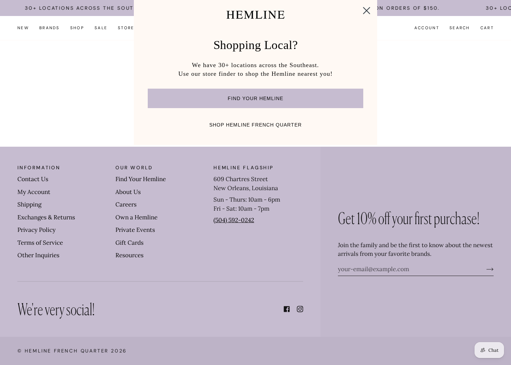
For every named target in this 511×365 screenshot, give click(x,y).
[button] (49, 28)
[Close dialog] (366, 10)
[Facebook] (287, 309)
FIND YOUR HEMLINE (255, 98)
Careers (126, 204)
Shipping (29, 204)
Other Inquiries (38, 255)
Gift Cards (129, 242)
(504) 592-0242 (233, 220)
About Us (128, 192)
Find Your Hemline (140, 179)
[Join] (484, 269)
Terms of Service (40, 242)
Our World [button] (134, 167)
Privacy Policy (36, 230)
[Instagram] (300, 309)
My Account (33, 192)
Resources (129, 255)
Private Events (135, 230)
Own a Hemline (136, 217)
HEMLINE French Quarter (67, 351)
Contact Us (32, 179)
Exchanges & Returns (46, 217)
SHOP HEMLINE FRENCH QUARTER (255, 125)
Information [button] (38, 167)
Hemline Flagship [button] (243, 167)
